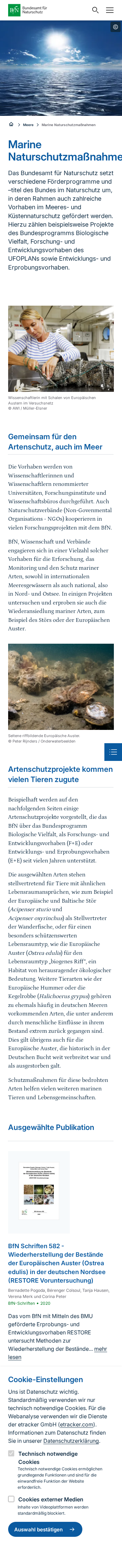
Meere (28, 125)
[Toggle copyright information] (115, 27)
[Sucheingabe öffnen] (94, 10)
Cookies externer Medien (50, 1499)
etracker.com (76, 1424)
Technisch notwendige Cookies (48, 1457)
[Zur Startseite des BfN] (48, 10)
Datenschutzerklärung (71, 1440)
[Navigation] (108, 10)
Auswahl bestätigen (38, 1529)
